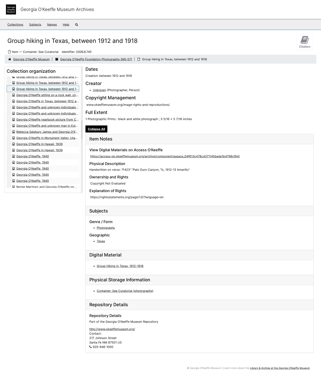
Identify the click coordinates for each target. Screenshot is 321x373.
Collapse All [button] (96, 129)
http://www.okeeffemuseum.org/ (112, 329)
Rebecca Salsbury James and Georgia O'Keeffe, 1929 (53, 132)
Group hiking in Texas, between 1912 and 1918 (48, 76)
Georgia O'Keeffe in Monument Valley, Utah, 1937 (50, 138)
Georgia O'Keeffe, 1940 (32, 156)
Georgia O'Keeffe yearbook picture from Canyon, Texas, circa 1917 (63, 119)
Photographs (106, 228)
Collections (15, 24)
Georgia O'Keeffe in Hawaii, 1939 (39, 144)
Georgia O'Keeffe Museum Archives (57, 9)
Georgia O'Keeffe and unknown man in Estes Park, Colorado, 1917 (62, 125)
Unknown (99, 90)
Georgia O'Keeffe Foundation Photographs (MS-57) (96, 59)
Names (52, 24)
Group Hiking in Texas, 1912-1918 (120, 266)
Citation (304, 46)
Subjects (35, 24)
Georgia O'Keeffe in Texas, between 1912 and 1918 (51, 101)
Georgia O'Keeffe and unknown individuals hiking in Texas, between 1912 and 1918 (74, 107)
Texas (101, 241)
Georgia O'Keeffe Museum (31, 59)
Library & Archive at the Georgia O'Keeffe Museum (280, 368)
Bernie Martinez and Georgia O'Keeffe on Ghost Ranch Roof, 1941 (62, 187)
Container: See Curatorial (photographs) (125, 291)
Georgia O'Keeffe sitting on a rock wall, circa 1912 (51, 95)
